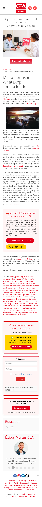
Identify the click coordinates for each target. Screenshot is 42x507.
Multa (12, 277)
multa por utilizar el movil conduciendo (17, 299)
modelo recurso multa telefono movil (24, 306)
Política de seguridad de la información (21, 484)
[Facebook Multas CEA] (15, 475)
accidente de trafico (10, 281)
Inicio (5, 69)
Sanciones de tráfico (25, 487)
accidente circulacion (28, 310)
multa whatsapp (16, 286)
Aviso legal (23, 481)
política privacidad (25, 374)
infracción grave (33, 103)
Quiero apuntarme (21, 408)
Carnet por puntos (9, 487)
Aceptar (22, 374)
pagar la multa (15, 290)
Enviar (21, 379)
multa (37, 146)
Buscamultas (29, 490)
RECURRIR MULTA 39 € (20, 240)
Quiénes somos (11, 481)
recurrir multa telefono (16, 288)
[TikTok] (27, 475)
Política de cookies (21, 483)
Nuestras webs (32, 485)
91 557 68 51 (16, 247)
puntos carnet (29, 277)
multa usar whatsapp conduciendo (22, 295)
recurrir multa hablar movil (12, 308)
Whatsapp (6, 99)
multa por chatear (27, 290)
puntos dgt (19, 277)
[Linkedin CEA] (23, 475)
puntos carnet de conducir (12, 279)
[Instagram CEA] (19, 475)
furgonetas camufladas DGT (28, 312)
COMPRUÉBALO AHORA (21, 346)
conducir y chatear (9, 297)
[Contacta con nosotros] (35, 8)
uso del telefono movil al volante (15, 315)
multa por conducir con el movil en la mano (19, 309)
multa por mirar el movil (25, 297)
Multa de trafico (29, 279)
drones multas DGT (10, 312)
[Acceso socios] (30, 8)
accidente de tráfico (24, 259)
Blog (10, 69)
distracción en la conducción (13, 166)
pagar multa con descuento (20, 283)
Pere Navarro (14, 204)
